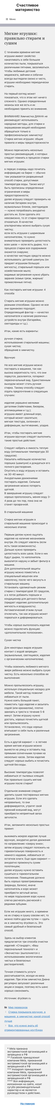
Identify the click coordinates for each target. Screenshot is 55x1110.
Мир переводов (18, 1007)
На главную (27, 1103)
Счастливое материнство (27, 7)
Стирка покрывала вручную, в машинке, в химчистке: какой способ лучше (27, 1017)
